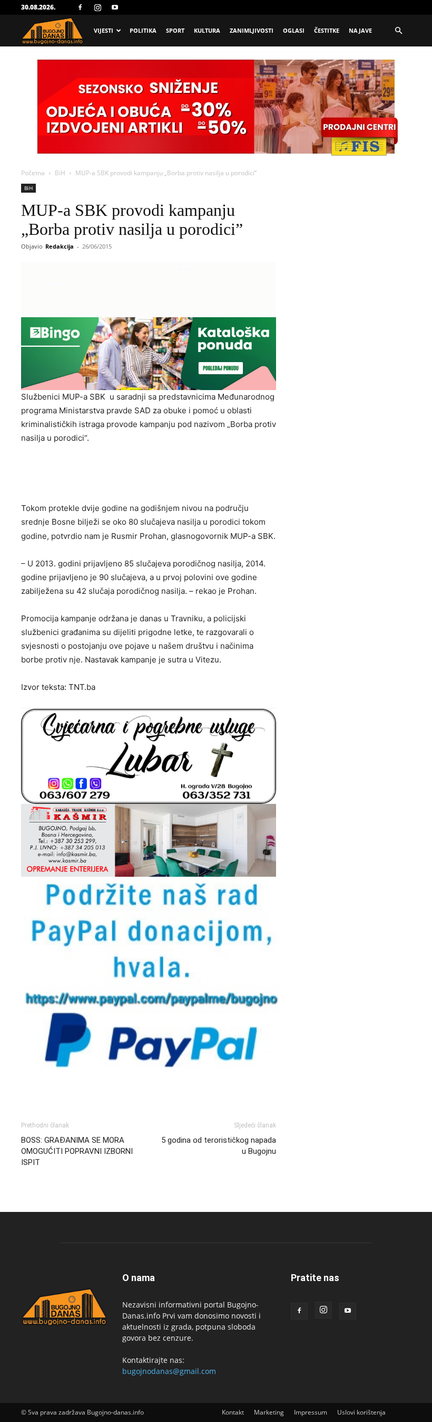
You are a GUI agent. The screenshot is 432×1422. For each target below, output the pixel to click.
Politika (143, 30)
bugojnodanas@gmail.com (169, 1371)
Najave (360, 30)
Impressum (310, 1412)
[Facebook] (80, 7)
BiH (60, 172)
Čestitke (326, 30)
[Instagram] (97, 7)
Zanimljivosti (251, 30)
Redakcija (59, 246)
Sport (175, 30)
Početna (33, 172)
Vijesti (103, 30)
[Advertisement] (148, 474)
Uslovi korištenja (361, 1412)
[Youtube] (115, 7)
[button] (398, 31)
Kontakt (233, 1412)
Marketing (269, 1412)
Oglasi (294, 30)
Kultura (207, 30)
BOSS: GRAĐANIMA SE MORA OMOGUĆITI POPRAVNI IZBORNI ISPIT (77, 1151)
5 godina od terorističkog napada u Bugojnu (218, 1145)
